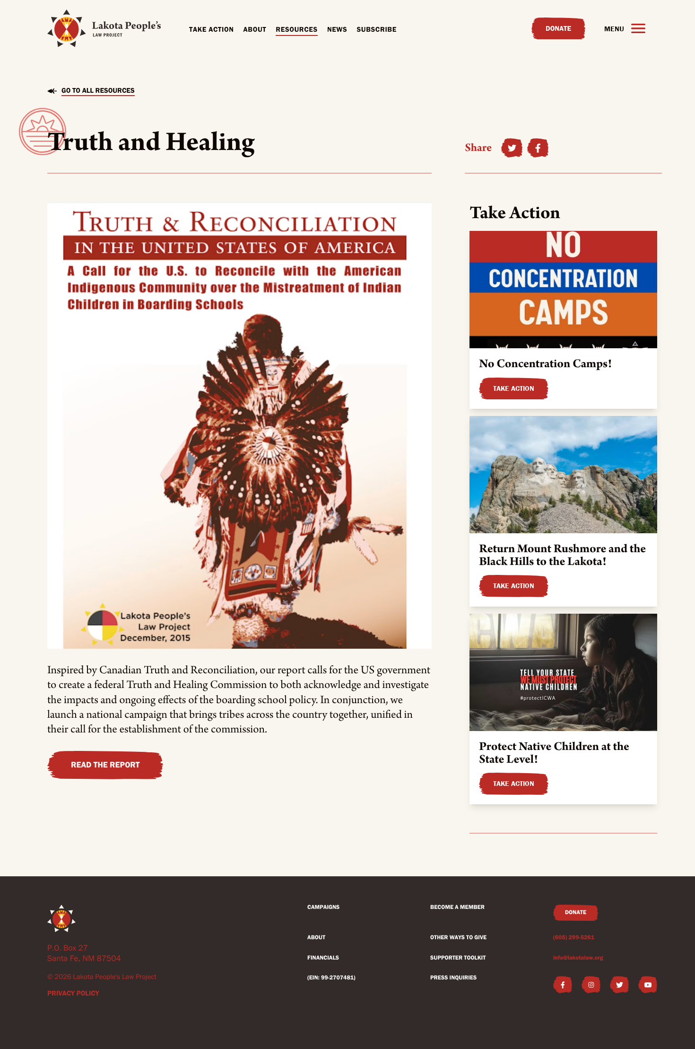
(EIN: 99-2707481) (331, 977)
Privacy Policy (73, 993)
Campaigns (323, 907)
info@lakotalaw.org (578, 957)
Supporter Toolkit (458, 957)
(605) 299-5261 (573, 937)
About (255, 29)
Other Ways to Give (458, 937)
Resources (297, 29)
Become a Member (457, 907)
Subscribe (376, 29)
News (337, 29)
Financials (323, 957)
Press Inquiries (453, 977)
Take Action (211, 29)
